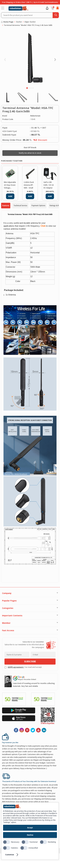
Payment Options (38, 205)
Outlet (19, 22)
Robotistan (35, 116)
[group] (30, 57)
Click (43, 226)
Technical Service (20, 205)
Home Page (8, 22)
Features (5, 205)
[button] (27, 88)
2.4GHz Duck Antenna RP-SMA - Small (29, 185)
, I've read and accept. (25, 667)
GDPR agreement (16, 667)
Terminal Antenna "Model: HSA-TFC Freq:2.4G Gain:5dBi (28, 25)
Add (10, 196)
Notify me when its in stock (30, 153)
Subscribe (30, 661)
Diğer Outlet (30, 22)
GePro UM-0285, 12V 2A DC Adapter (49, 185)
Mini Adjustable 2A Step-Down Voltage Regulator (10, 185)
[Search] (56, 15)
